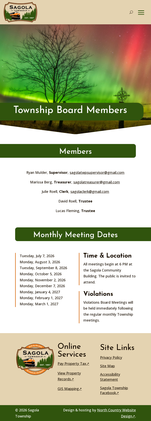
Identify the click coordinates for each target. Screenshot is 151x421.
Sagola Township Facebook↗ (114, 390)
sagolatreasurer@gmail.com (96, 182)
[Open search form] (131, 12)
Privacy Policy (111, 357)
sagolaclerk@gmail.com (89, 191)
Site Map (107, 366)
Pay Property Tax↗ (73, 363)
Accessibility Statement (110, 377)
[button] (141, 12)
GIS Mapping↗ (70, 388)
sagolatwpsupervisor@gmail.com (97, 172)
